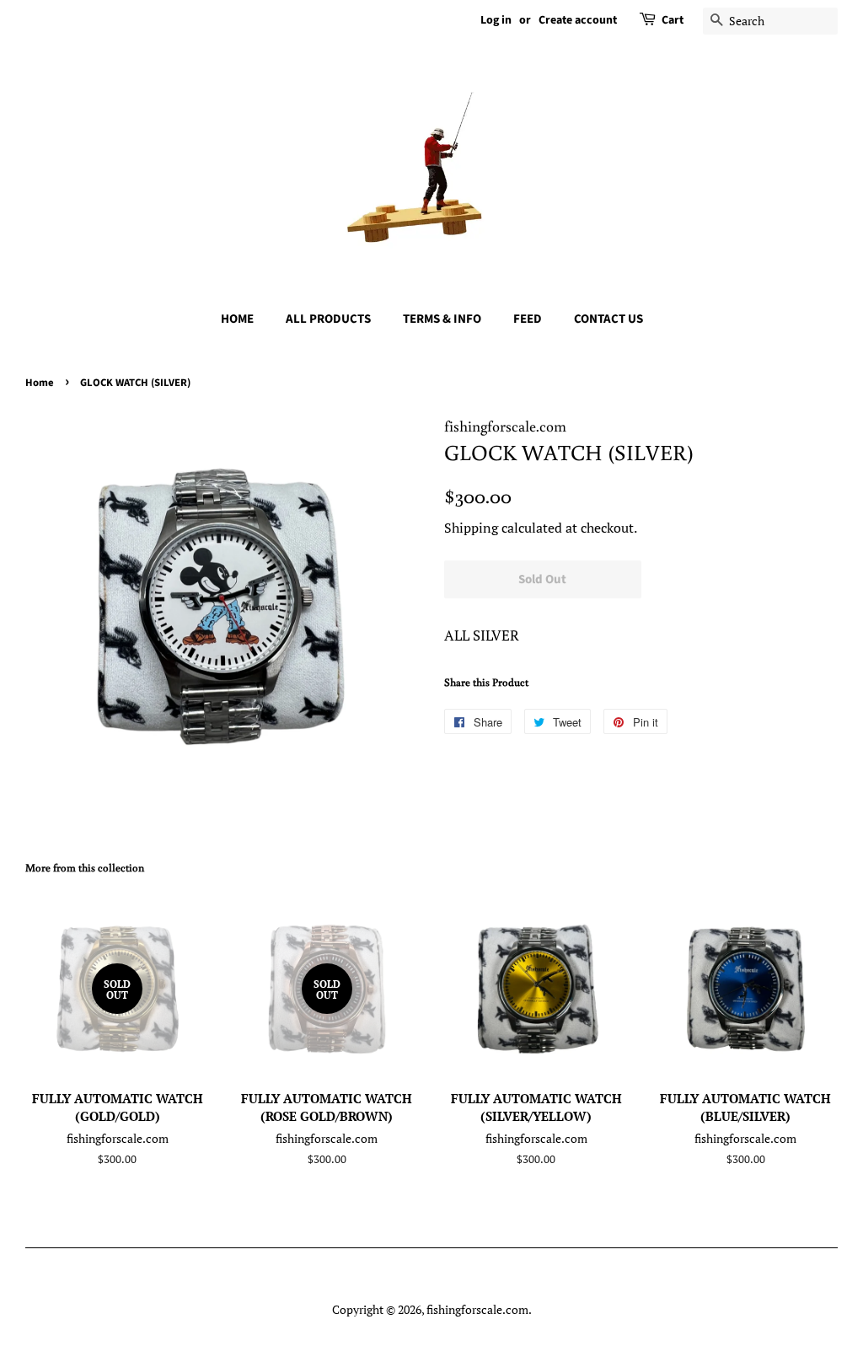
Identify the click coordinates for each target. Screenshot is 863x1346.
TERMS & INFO (442, 319)
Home (39, 382)
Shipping (471, 527)
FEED (527, 319)
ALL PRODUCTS (328, 319)
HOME (237, 319)
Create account (578, 20)
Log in (496, 20)
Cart (672, 20)
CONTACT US (608, 319)
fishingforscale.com (477, 1309)
